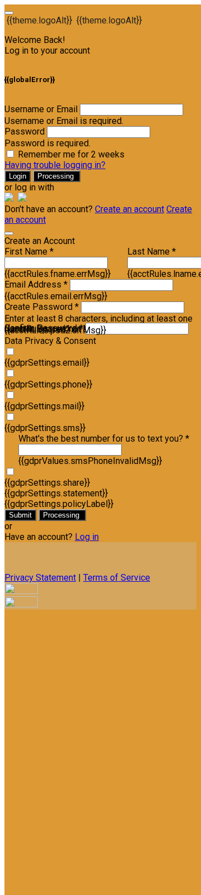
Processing (56, 176)
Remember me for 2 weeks (71, 154)
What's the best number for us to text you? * (103, 438)
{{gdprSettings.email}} (46, 362)
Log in (87, 537)
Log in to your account (47, 50)
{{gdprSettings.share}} (47, 482)
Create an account (129, 209)
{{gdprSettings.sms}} (44, 428)
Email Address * (36, 284)
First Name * (29, 251)
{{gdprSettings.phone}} (48, 384)
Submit (20, 515)
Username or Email (41, 109)
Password (24, 131)
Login (17, 176)
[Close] (8, 233)
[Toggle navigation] (8, 13)
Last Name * (151, 251)
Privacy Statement (40, 577)
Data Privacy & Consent (50, 341)
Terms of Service (116, 577)
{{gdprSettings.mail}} (44, 406)
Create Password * (41, 306)
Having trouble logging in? (55, 165)
